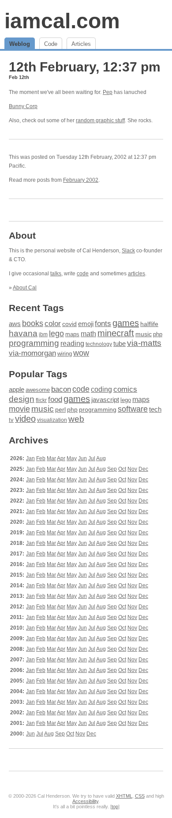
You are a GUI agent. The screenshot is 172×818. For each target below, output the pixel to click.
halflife (149, 323)
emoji (85, 323)
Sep (112, 469)
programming (34, 343)
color (53, 323)
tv (11, 420)
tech (155, 409)
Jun (82, 458)
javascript (105, 399)
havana (23, 333)
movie (19, 408)
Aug (101, 458)
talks (55, 273)
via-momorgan (32, 353)
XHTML (124, 796)
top (115, 806)
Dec (143, 469)
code (83, 273)
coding (101, 389)
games (125, 323)
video (25, 419)
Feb (40, 458)
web (76, 419)
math (88, 334)
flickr (41, 400)
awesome (38, 389)
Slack (128, 251)
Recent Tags (36, 308)
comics (125, 389)
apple (16, 389)
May (72, 458)
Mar (51, 458)
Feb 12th (19, 77)
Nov (132, 469)
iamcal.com (62, 21)
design (21, 399)
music (143, 334)
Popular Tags (38, 374)
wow (81, 353)
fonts (103, 323)
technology (99, 344)
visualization (52, 420)
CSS (140, 796)
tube (119, 343)
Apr (61, 458)
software (133, 409)
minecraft (115, 333)
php (157, 334)
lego (56, 333)
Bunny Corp (23, 106)
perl (60, 409)
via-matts (144, 343)
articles (136, 273)
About (22, 235)
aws (15, 323)
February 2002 (80, 180)
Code (50, 44)
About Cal (25, 288)
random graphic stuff (100, 120)
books (32, 323)
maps (72, 334)
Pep (107, 92)
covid (69, 324)
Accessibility (85, 801)
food (55, 399)
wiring (64, 354)
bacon (61, 389)
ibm (43, 334)
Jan (30, 458)
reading (72, 343)
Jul (91, 458)
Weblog (19, 44)
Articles (81, 44)
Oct (122, 469)
